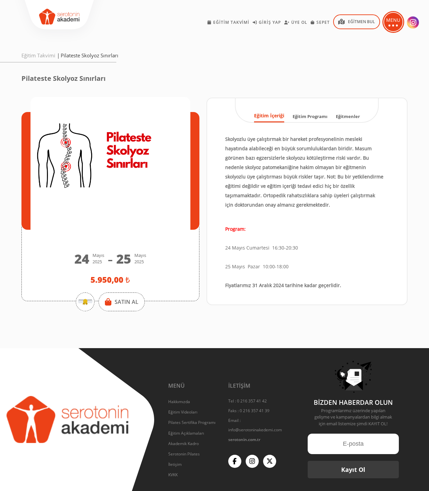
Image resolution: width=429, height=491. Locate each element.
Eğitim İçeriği (269, 115)
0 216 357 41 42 (252, 401)
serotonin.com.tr (244, 439)
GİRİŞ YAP (270, 22)
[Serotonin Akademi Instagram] (413, 22)
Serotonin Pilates (184, 454)
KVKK (173, 475)
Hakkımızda (179, 401)
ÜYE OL (299, 22)
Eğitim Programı (310, 116)
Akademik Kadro (183, 443)
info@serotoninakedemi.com (255, 430)
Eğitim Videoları (182, 412)
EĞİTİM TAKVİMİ (231, 22)
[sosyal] (234, 461)
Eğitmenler (348, 116)
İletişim (175, 464)
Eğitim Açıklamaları (186, 433)
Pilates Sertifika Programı (192, 422)
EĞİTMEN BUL (361, 21)
